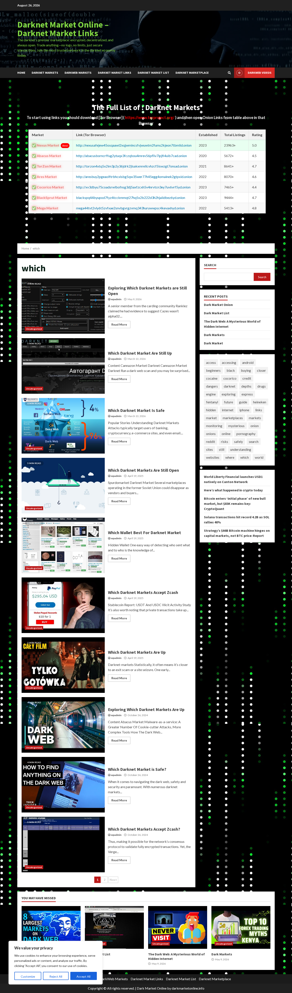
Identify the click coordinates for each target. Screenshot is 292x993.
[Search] (229, 73)
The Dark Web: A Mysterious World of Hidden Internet (177, 927)
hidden (211, 410)
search (253, 441)
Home (21, 73)
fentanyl (212, 402)
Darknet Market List (153, 73)
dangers (212, 386)
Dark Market (213, 343)
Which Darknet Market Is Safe (63, 426)
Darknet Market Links (114, 73)
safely (238, 441)
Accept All (83, 976)
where (229, 457)
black (231, 370)
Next (113, 879)
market (211, 418)
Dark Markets (214, 335)
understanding (240, 449)
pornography (245, 434)
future (228, 402)
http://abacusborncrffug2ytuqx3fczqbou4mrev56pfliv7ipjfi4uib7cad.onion (131, 156)
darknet (229, 386)
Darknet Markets (45, 73)
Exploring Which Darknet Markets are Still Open (63, 306)
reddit (210, 441)
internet (227, 410)
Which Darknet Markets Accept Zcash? (63, 844)
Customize (28, 976)
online (226, 434)
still (221, 449)
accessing (229, 362)
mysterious (236, 426)
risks (224, 441)
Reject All (55, 976)
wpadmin (116, 299)
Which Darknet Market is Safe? (63, 784)
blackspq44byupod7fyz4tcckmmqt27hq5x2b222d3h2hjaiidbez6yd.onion (130, 197)
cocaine (211, 378)
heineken (259, 402)
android (248, 362)
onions (211, 434)
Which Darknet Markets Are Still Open (63, 485)
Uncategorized (34, 329)
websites (212, 457)
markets (255, 418)
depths (246, 386)
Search (210, 265)
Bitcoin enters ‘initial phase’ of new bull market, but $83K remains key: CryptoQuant (235, 503)
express (247, 394)
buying (246, 370)
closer (261, 370)
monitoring (214, 426)
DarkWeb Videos (259, 73)
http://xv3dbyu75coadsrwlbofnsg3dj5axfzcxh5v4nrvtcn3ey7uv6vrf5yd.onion (133, 187)
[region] (56, 962)
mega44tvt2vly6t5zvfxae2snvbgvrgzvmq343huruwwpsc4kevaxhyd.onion (130, 208)
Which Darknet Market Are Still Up (63, 366)
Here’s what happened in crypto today (233, 490)
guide (243, 402)
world (259, 457)
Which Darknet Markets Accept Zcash (63, 605)
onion (255, 426)
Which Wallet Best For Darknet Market (63, 545)
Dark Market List (216, 313)
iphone (244, 410)
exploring (229, 394)
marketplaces (233, 418)
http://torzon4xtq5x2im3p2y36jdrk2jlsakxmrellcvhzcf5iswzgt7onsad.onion (132, 166)
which (244, 457)
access (211, 362)
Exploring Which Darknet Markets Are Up (63, 725)
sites (209, 449)
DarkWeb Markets (78, 73)
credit (246, 378)
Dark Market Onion (218, 305)
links (258, 410)
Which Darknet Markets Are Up (63, 665)
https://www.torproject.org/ (150, 117)
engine (211, 394)
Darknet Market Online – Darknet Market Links (63, 28)
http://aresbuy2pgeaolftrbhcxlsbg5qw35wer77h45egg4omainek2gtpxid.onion (134, 177)
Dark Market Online (152, 988)
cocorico (229, 378)
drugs (261, 386)
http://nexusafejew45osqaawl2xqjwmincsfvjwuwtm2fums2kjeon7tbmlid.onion (134, 145)
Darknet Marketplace (192, 73)
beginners (213, 370)
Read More (119, 324)
